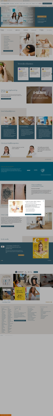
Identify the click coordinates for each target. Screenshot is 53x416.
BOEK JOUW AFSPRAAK (29, 214)
